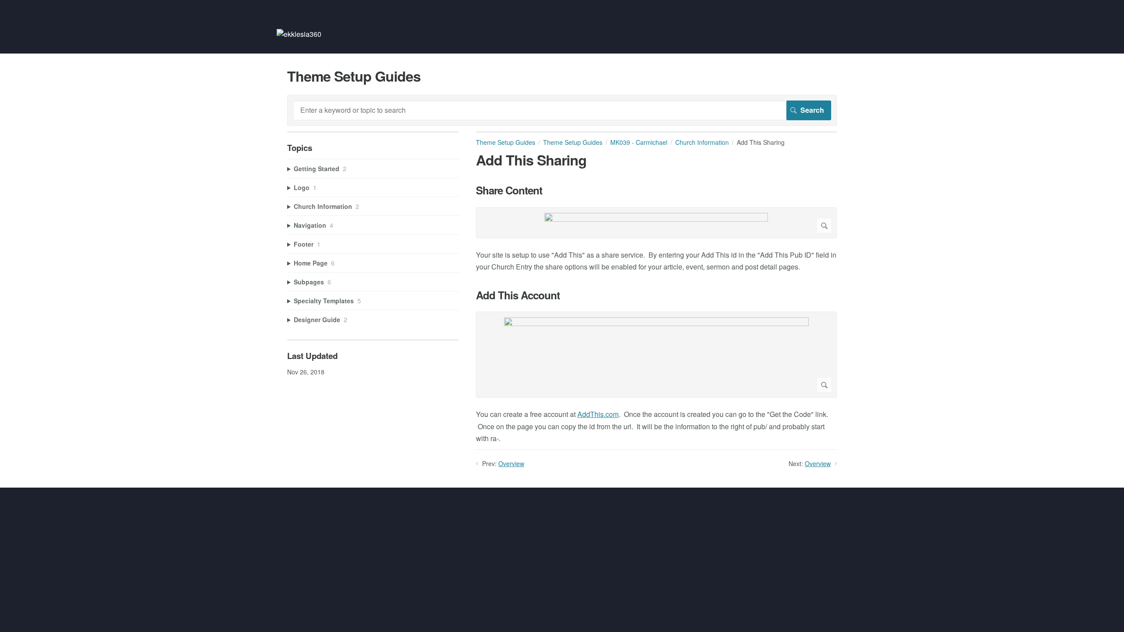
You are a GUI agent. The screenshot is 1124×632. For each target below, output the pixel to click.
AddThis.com (598, 414)
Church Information (702, 142)
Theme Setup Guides (505, 142)
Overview (511, 463)
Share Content (509, 190)
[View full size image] (656, 223)
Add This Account (518, 295)
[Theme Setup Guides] (299, 34)
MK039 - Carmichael (638, 142)
